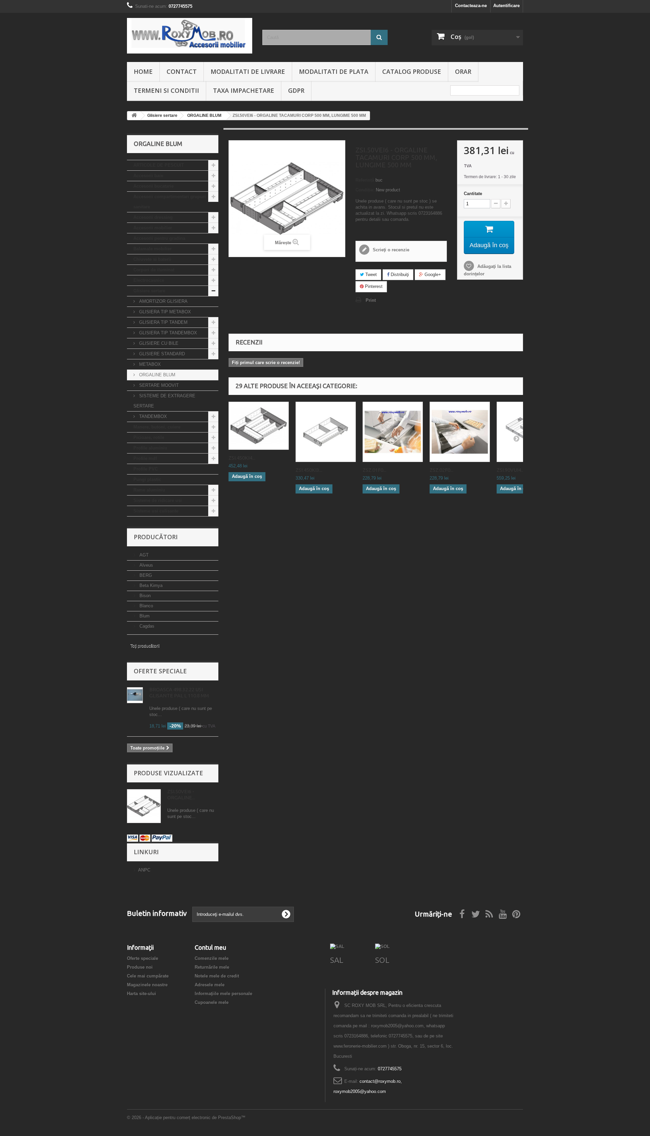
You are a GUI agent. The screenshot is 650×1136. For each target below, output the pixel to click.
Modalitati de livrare (248, 71)
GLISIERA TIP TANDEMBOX (167, 332)
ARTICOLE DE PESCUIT (158, 165)
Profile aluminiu (150, 447)
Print (371, 300)
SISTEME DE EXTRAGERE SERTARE (164, 400)
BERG (145, 575)
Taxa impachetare (243, 90)
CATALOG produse (411, 71)
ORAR (463, 71)
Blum (144, 615)
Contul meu (210, 947)
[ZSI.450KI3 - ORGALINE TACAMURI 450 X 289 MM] (326, 432)
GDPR (296, 90)
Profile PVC (145, 468)
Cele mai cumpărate (148, 976)
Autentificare (506, 5)
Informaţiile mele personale (223, 993)
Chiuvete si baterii (152, 259)
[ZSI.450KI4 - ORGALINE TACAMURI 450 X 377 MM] (259, 426)
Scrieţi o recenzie (390, 249)
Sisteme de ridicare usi (157, 500)
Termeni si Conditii (166, 90)
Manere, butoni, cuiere (156, 426)
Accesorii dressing (153, 217)
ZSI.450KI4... (242, 458)
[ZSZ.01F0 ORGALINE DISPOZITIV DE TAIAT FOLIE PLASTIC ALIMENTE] (393, 432)
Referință (364, 180)
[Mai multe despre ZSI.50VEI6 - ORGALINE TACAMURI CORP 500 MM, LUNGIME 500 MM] (144, 806)
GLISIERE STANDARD (161, 353)
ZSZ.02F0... (441, 470)
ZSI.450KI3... (309, 470)
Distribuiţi (399, 274)
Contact (182, 71)
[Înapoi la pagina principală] (134, 115)
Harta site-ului (141, 993)
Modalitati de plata (333, 71)
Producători (156, 537)
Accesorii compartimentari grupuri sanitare (169, 201)
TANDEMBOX (152, 416)
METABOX (149, 364)
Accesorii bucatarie (153, 186)
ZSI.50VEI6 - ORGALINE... (181, 794)
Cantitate (473, 193)
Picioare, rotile (148, 437)
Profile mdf (145, 458)
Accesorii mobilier (152, 227)
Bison (144, 595)
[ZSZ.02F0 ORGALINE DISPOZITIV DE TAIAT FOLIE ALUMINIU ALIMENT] (460, 432)
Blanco (145, 605)
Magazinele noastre (147, 984)
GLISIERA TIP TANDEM (163, 322)
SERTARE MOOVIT (158, 385)
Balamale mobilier (152, 248)
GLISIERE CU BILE (158, 343)
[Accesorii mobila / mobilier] (189, 36)
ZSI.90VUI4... (510, 470)
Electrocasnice (148, 280)
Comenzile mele (212, 958)
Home (143, 71)
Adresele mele (209, 984)
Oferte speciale (160, 671)
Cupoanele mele (212, 1002)
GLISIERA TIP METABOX (164, 311)
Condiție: (364, 189)
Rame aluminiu (149, 489)
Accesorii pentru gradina (159, 238)
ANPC (144, 869)
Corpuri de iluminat (153, 269)
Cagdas (146, 626)
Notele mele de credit (217, 976)
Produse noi (140, 967)
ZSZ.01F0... (374, 470)
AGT (143, 555)
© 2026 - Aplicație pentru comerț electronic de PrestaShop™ (186, 1117)
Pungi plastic (147, 479)
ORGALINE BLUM (156, 374)
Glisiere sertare (149, 290)
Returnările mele (212, 967)
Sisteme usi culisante (155, 510)
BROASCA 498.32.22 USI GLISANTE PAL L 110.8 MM (179, 692)
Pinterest (373, 286)
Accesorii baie (148, 175)
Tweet (370, 274)
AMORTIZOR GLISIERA (163, 301)
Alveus (145, 565)
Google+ (432, 274)
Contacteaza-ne (471, 5)
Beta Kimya (150, 585)
